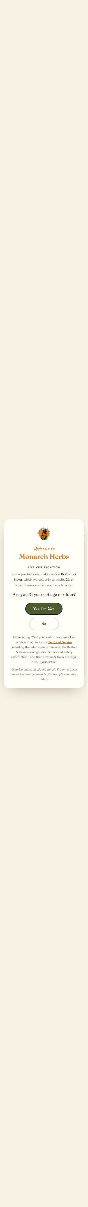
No (42, 624)
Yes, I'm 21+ (42, 608)
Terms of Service (58, 642)
